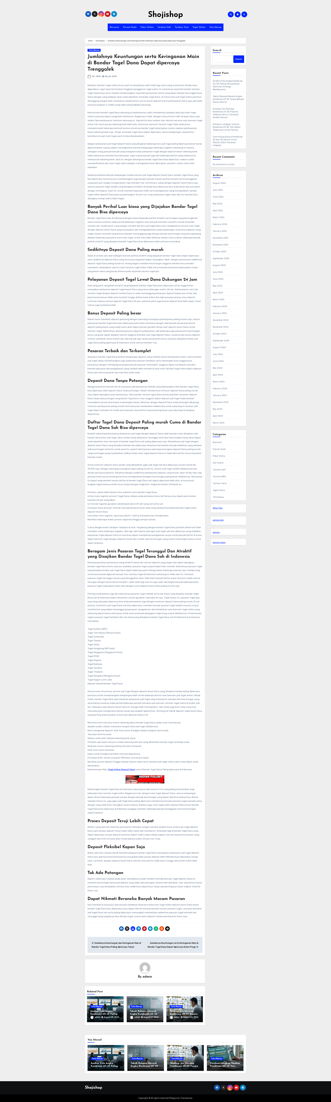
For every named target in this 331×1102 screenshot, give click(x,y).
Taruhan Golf (164, 27)
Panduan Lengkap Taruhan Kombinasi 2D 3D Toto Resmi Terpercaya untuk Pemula (227, 127)
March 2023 (218, 423)
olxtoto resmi (219, 542)
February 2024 (220, 388)
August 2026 (219, 183)
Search (217, 50)
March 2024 (219, 381)
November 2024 (221, 327)
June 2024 (218, 361)
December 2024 (221, 320)
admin (98, 76)
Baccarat (114, 27)
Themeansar (186, 1098)
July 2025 (218, 272)
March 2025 (218, 299)
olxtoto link (218, 520)
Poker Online (147, 27)
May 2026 (218, 203)
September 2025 (221, 258)
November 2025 (220, 245)
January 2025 (220, 313)
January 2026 (220, 231)
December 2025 (220, 238)
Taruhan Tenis (182, 27)
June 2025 (218, 279)
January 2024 (220, 395)
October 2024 (219, 334)
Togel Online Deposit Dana (121, 769)
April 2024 (218, 375)
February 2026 (220, 224)
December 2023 (220, 402)
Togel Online (199, 27)
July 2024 (218, 354)
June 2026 (218, 197)
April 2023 (218, 416)
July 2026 (218, 190)
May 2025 (217, 286)
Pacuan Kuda (130, 27)
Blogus (173, 1098)
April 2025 (218, 292)
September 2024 (221, 340)
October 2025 (219, 251)
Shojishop (165, 15)
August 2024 (219, 347)
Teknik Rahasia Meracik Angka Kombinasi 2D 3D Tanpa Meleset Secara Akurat (228, 99)
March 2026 (219, 217)
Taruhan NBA (219, 476)
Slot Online (218, 463)
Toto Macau (215, 27)
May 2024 (218, 368)
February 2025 (220, 306)
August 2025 (219, 265)
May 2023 (217, 409)
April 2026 (218, 210)
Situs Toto (218, 508)
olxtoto (216, 532)
